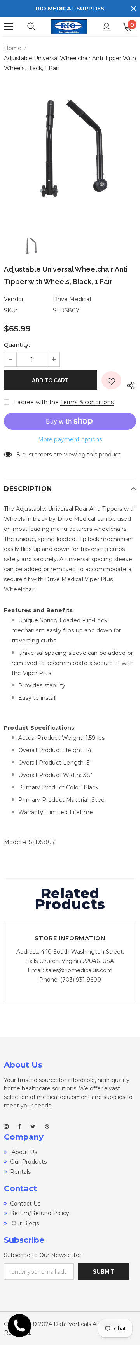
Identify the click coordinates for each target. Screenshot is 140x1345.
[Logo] (69, 26)
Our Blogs (24, 1223)
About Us (23, 1152)
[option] (70, 149)
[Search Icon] (39, 27)
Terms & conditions (87, 402)
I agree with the (36, 402)
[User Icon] (107, 27)
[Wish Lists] (111, 380)
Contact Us (25, 1203)
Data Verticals (72, 1324)
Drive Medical (72, 299)
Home (12, 48)
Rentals (20, 1171)
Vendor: (14, 299)
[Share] (128, 384)
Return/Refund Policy (39, 1213)
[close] (133, 8)
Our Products (28, 1161)
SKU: (10, 310)
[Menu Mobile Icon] (8, 26)
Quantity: (17, 344)
